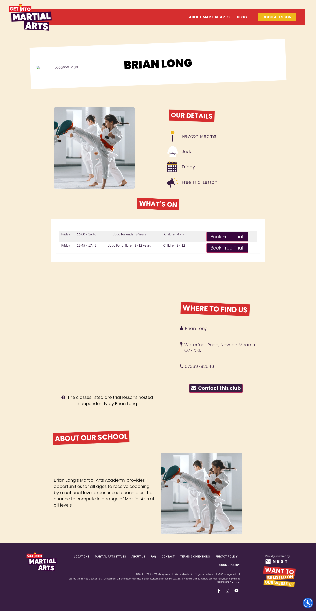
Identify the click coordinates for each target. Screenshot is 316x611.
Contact (168, 556)
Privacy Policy (226, 556)
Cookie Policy (229, 565)
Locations (81, 556)
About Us (138, 556)
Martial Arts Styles (110, 556)
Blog (242, 17)
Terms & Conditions (195, 556)
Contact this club (218, 388)
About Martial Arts (209, 17)
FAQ (153, 556)
